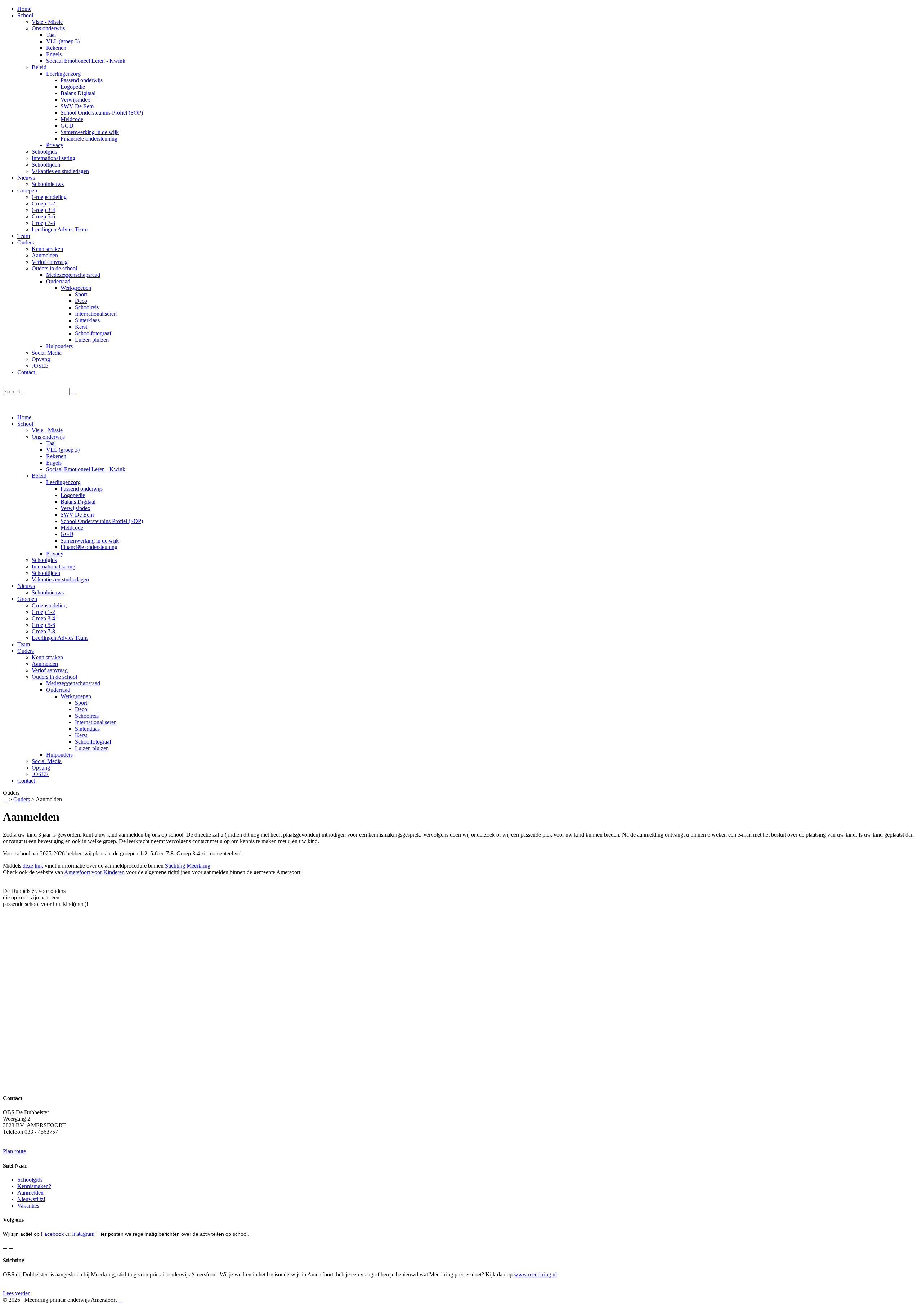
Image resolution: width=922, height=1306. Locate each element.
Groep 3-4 (43, 618)
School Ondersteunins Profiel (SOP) (102, 521)
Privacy (54, 553)
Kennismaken (47, 657)
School (25, 424)
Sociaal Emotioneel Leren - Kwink (85, 469)
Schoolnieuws (48, 592)
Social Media (47, 761)
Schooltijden (46, 573)
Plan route (14, 1151)
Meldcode (72, 527)
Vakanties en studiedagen (60, 579)
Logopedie (73, 495)
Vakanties (28, 1206)
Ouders (25, 651)
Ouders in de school (54, 677)
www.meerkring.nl (535, 1274)
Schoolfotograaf (93, 742)
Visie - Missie (47, 430)
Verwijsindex (75, 508)
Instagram (83, 1234)
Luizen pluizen (92, 748)
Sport (81, 703)
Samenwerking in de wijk (90, 540)
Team (23, 644)
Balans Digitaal (78, 502)
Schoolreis (87, 716)
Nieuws (26, 586)
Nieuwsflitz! (31, 1199)
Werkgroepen (76, 696)
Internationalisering (53, 566)
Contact (26, 781)
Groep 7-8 (43, 631)
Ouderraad (58, 690)
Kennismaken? (34, 1186)
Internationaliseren (96, 722)
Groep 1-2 (43, 612)
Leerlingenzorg (63, 482)
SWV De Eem (77, 515)
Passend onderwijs (82, 489)
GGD (67, 534)
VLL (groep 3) (63, 450)
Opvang (41, 768)
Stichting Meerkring (187, 866)
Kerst (81, 735)
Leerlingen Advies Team (60, 638)
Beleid (39, 476)
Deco (81, 709)
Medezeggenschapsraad (73, 683)
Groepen (27, 599)
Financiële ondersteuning (89, 547)
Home (24, 417)
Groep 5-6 (43, 625)
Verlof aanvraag (50, 670)
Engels (54, 463)
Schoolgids (44, 560)
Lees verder (16, 1293)
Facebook (52, 1234)
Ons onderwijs (48, 437)
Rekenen (56, 456)
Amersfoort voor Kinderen (94, 872)
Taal (51, 443)
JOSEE (40, 774)
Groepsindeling (49, 605)
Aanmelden (45, 664)
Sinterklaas (87, 729)
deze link (33, 866)
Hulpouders (59, 755)
